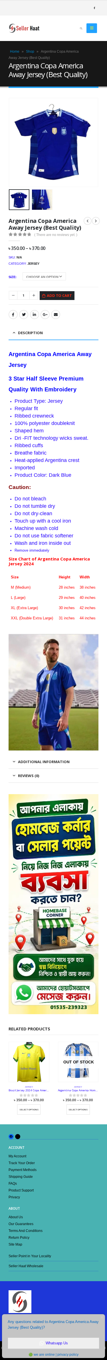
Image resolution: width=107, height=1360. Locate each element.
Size (12, 277)
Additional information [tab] (44, 761)
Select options (29, 1109)
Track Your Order (22, 1163)
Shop (30, 52)
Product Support (21, 1190)
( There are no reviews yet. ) (55, 235)
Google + (45, 314)
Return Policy (19, 1237)
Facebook (13, 314)
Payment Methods (23, 1170)
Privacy (14, 1197)
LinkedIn (34, 314)
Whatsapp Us (57, 1343)
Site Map (15, 1244)
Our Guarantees (21, 1224)
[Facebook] (94, 8)
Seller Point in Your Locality (30, 1256)
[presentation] (15, 142)
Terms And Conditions (26, 1230)
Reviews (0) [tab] (28, 775)
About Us (16, 1217)
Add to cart (59, 295)
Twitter (23, 314)
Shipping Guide (21, 1176)
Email (55, 314)
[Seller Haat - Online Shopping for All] (24, 28)
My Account (17, 1156)
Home (14, 52)
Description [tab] (30, 332)
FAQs (13, 1183)
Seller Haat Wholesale (26, 1266)
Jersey (33, 263)
